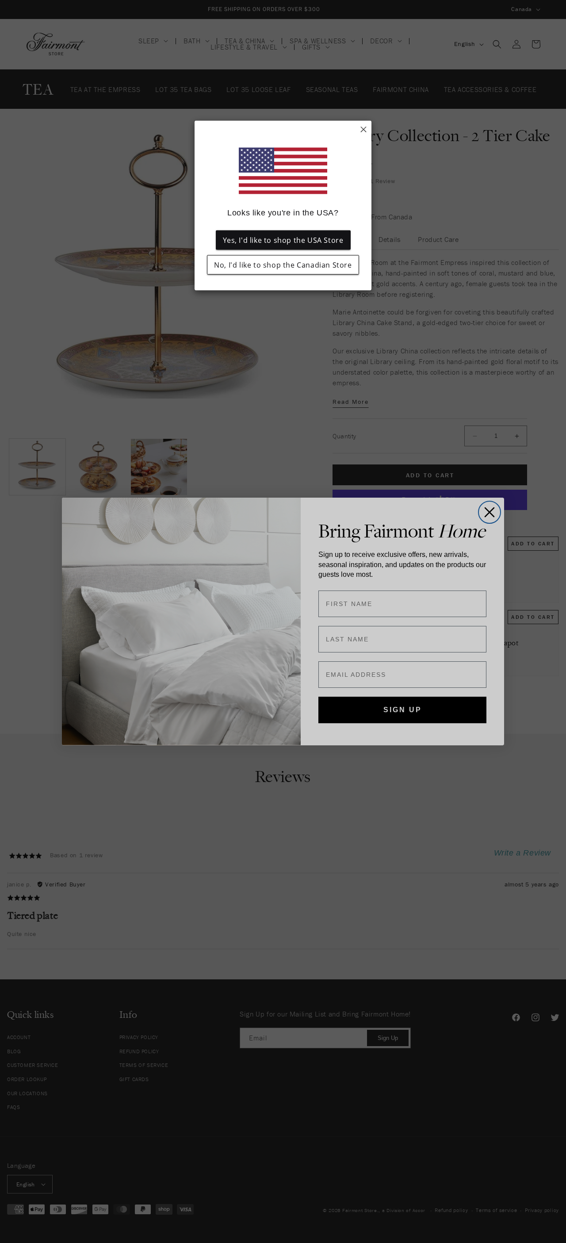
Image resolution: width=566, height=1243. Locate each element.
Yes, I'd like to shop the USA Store (283, 240)
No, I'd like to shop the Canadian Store (283, 265)
